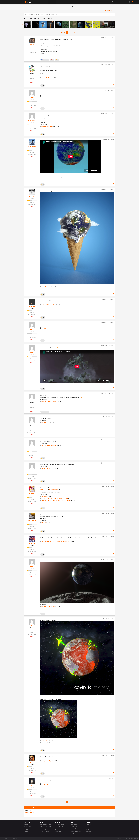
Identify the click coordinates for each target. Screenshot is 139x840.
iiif (31, 625)
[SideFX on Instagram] (123, 838)
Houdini (26, 824)
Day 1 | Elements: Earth (51, 14)
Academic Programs (44, 831)
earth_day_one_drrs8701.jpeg (48, 445)
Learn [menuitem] (58, 2)
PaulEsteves (32, 196)
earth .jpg (43, 522)
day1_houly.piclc (45, 422)
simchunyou (32, 352)
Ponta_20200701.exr (46, 77)
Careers (88, 826)
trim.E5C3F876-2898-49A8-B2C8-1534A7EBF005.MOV (55, 542)
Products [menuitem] (36, 2)
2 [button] (62, 30)
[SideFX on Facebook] (118, 838)
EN (131, 2)
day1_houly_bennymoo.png (48, 606)
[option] (28, 24)
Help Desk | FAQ (59, 826)
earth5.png (44, 496)
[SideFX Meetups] (129, 838)
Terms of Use (74, 824)
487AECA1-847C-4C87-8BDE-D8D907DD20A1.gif (54, 498)
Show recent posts (29, 812)
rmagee (32, 44)
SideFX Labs (27, 829)
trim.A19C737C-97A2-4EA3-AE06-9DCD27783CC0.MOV (56, 500)
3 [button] (63, 30)
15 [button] (76, 30)
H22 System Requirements (61, 828)
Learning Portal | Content (45, 826)
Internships (88, 831)
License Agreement (75, 828)
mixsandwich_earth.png (47, 126)
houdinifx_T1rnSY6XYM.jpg (48, 96)
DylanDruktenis (32, 146)
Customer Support (59, 824)
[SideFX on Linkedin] (137, 838)
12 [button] (73, 30)
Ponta (31, 71)
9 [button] (70, 30)
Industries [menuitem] (43, 2)
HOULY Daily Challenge (39, 14)
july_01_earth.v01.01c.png (47, 468)
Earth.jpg (43, 328)
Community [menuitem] (51, 2)
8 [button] (69, 30)
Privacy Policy (74, 826)
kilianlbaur (31, 400)
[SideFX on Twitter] (120, 838)
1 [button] (61, 30)
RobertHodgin (31, 470)
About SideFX (89, 824)
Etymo (31, 785)
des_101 (32, 762)
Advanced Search (110, 10)
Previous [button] (23, 25)
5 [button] (65, 30)
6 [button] (66, 30)
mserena (32, 97)
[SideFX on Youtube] (135, 838)
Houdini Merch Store (90, 829)
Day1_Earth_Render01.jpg (47, 784)
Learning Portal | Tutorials (46, 824)
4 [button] (64, 30)
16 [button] (77, 30)
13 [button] (74, 30)
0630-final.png (45, 740)
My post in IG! (43, 489)
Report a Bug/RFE (59, 831)
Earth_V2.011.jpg (45, 286)
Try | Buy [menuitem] (72, 2)
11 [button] (72, 30)
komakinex (31, 493)
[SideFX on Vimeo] (131, 838)
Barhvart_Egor (31, 543)
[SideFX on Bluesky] (126, 838)
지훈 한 (32, 329)
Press (87, 828)
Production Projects (44, 829)
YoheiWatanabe (32, 520)
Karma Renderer (28, 828)
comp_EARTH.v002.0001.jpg (48, 401)
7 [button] (67, 30)
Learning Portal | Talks (45, 828)
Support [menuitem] (65, 2)
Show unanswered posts (31, 814)
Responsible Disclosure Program (76, 832)
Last (77, 32)
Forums (30, 14)
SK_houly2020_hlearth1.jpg (48, 304)
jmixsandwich (31, 120)
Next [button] (115, 25)
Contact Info (89, 833)
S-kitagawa (32, 306)
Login (134, 2)
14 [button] (75, 30)
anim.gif (43, 742)
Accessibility (73, 829)
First (61, 32)
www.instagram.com (53, 489)
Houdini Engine (27, 826)
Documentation (58, 829)
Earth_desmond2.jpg (46, 761)
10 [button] (71, 30)
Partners (26, 831)
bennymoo (31, 423)
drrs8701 (31, 447)
